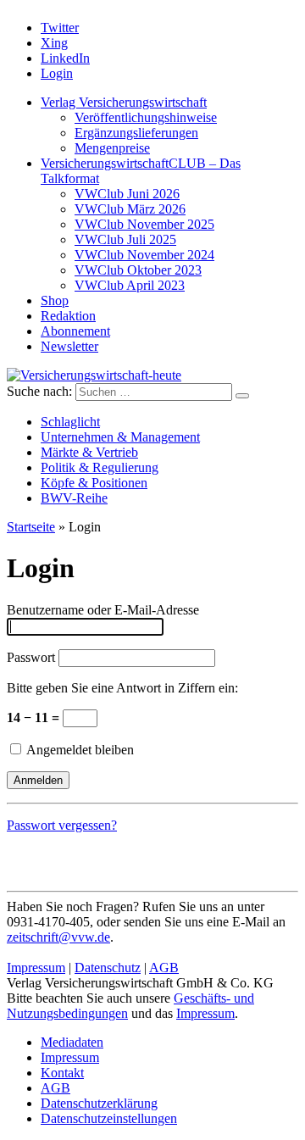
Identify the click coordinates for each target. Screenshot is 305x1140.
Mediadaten (72, 1042)
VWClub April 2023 (130, 285)
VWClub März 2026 (130, 209)
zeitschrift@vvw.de (58, 937)
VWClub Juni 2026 (127, 193)
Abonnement (75, 331)
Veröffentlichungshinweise (146, 117)
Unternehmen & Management (120, 437)
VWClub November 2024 (144, 254)
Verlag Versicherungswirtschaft (124, 102)
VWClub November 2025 (144, 224)
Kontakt (62, 1072)
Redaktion (68, 316)
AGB (164, 967)
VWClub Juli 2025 (125, 239)
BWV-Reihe (74, 498)
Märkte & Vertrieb (89, 452)
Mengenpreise (112, 148)
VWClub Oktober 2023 (138, 270)
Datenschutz (108, 967)
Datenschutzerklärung (99, 1103)
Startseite (31, 527)
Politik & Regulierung (99, 467)
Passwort (31, 657)
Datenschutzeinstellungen (109, 1118)
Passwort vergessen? (62, 825)
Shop (55, 300)
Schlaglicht (70, 421)
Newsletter (69, 346)
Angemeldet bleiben (79, 749)
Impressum (36, 967)
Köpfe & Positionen (94, 482)
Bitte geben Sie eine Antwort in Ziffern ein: (122, 688)
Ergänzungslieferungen (136, 132)
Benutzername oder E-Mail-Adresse (103, 610)
